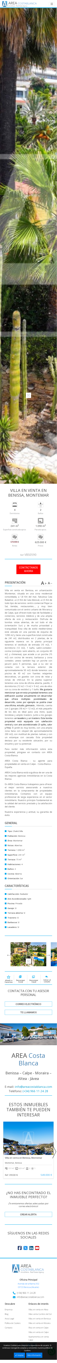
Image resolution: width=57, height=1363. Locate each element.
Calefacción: (13, 894)
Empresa (8, 1309)
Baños (40, 513)
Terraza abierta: (15, 913)
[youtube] (37, 1248)
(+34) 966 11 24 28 (35, 1091)
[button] (3, 1152)
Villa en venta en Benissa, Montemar (23, 1157)
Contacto (8, 1327)
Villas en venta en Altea (38, 1309)
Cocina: (11, 873)
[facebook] (20, 1248)
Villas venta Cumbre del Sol (39, 1314)
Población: (13, 836)
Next (48, 955)
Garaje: (11, 908)
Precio (40, 546)
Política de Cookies (12, 1323)
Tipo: (10, 831)
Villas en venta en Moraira (39, 1323)
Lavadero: (12, 927)
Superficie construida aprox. (14, 530)
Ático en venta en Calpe (38, 1327)
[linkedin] (31, 1248)
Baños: (11, 869)
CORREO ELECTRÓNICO (28, 1004)
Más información (34, 1355)
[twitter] (26, 1248)
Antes (14, 546)
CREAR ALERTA (28, 1214)
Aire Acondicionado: (17, 898)
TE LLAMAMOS (28, 1012)
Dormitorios (15, 513)
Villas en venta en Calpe (38, 1332)
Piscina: (11, 903)
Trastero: (12, 917)
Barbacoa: (12, 922)
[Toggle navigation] (52, 4)
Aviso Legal (9, 1318)
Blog (6, 1314)
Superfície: (13, 854)
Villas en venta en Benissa (39, 1318)
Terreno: (12, 850)
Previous (8, 955)
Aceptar (20, 1355)
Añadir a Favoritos (9, 981)
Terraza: (12, 859)
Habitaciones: (14, 864)
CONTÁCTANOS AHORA (28, 569)
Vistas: (11, 845)
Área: (10, 840)
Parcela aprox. (41, 530)
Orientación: (14, 878)
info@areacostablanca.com (33, 1087)
